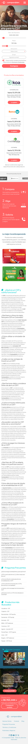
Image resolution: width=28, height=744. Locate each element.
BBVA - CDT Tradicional (7, 623)
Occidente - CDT (5, 608)
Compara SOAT (10, 691)
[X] (18, 735)
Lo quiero (14, 102)
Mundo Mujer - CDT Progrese (8, 632)
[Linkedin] (11, 735)
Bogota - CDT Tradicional (7, 638)
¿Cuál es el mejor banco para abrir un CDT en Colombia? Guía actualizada (14, 662)
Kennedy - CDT (5, 620)
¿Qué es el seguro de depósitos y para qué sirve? (13, 571)
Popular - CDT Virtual (6, 641)
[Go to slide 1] (22, 693)
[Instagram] (16, 735)
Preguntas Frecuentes (8, 724)
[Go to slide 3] (26, 693)
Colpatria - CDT (5, 611)
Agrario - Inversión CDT (7, 629)
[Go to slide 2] (24, 693)
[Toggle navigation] (24, 2)
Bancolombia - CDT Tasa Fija (8, 614)
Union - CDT (4, 635)
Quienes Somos (7, 721)
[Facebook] (9, 735)
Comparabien (20, 328)
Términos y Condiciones (18, 62)
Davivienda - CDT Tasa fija (7, 617)
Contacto (16, 721)
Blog (23, 721)
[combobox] (14, 51)
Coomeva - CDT (5, 626)
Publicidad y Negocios (8, 730)
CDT (24, 309)
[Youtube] (14, 735)
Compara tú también (9, 706)
